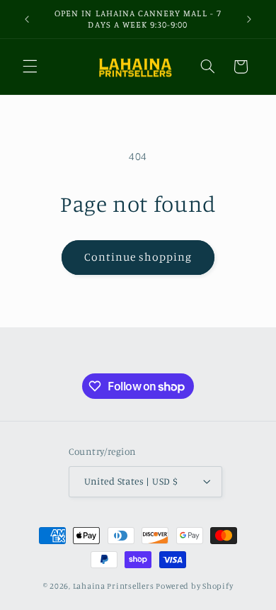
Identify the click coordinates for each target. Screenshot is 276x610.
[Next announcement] (249, 19)
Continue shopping (138, 257)
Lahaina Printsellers (113, 586)
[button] (29, 66)
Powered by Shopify (194, 586)
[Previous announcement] (26, 19)
